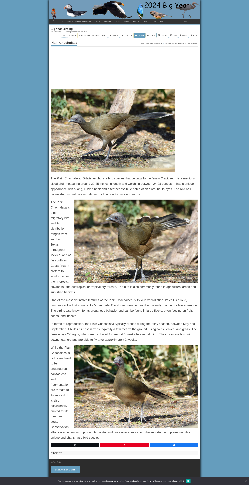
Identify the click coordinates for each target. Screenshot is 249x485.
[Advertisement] (124, 68)
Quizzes (136, 21)
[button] (54, 21)
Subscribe (107, 21)
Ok (188, 481)
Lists (145, 21)
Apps (162, 21)
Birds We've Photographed (154, 43)
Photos (117, 21)
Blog (98, 21)
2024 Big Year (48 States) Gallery (79, 21)
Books (153, 21)
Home (61, 21)
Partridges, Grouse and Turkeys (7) (175, 43)
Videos (126, 21)
